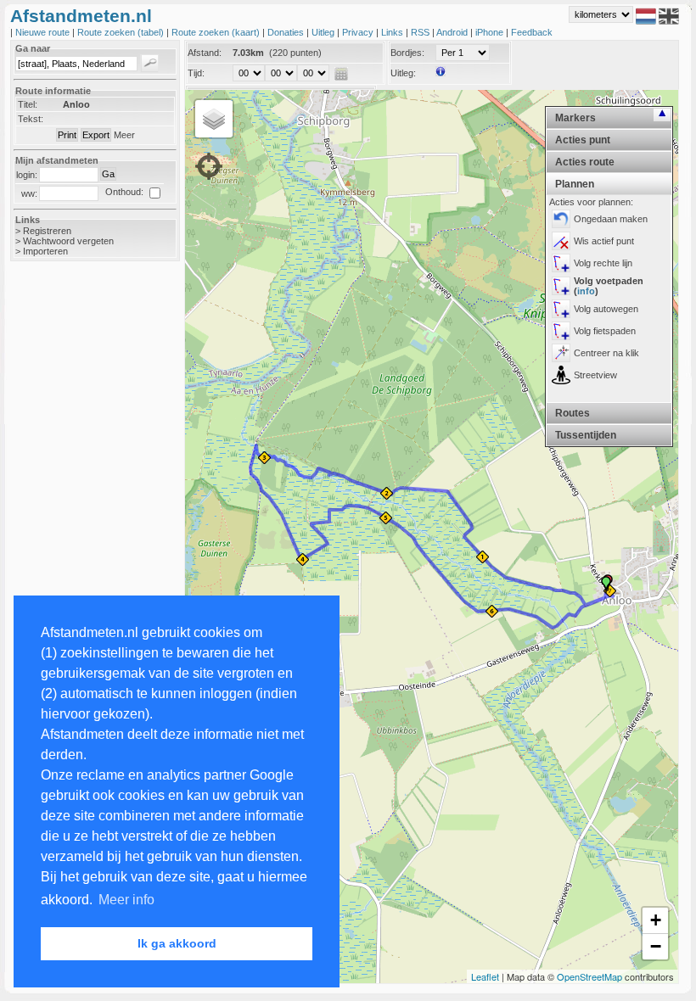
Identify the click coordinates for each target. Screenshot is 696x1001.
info (586, 291)
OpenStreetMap (589, 976)
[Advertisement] (78, 542)
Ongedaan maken (611, 219)
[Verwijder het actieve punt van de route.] (561, 241)
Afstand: (205, 53)
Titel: (27, 104)
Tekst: (30, 119)
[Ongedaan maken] (561, 219)
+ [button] (655, 920)
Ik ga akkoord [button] (177, 943)
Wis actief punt (604, 241)
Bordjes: (407, 53)
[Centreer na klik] (561, 353)
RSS (421, 32)
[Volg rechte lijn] (561, 263)
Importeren (45, 251)
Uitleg (324, 32)
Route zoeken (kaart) (216, 32)
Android (453, 32)
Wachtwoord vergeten (68, 241)
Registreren (47, 231)
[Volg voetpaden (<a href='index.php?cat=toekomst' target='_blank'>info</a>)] (561, 286)
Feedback (532, 32)
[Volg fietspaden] (561, 331)
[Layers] (214, 118)
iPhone (490, 32)
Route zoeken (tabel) (121, 32)
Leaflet (485, 976)
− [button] (655, 946)
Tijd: (196, 73)
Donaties (286, 32)
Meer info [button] (126, 899)
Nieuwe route (43, 32)
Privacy (359, 32)
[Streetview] (561, 375)
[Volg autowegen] (561, 308)
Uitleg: (403, 73)
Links (393, 32)
